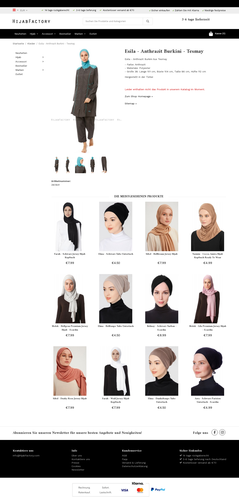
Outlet (93, 33)
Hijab (33, 33)
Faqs (125, 459)
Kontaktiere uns (81, 459)
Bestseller (65, 33)
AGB (124, 455)
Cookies (76, 466)
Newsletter (78, 469)
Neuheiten (20, 33)
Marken (79, 33)
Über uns (77, 455)
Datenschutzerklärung (134, 466)
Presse (75, 462)
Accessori (47, 33)
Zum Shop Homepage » (139, 96)
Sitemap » (131, 103)
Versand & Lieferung (134, 462)
